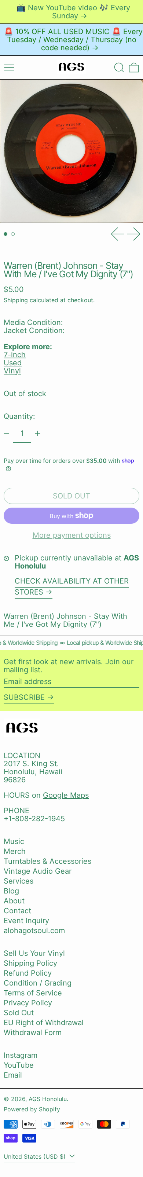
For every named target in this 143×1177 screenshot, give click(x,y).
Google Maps (66, 795)
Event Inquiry (26, 920)
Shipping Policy (30, 963)
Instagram (20, 1055)
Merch (15, 851)
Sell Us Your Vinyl (34, 953)
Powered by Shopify (32, 1109)
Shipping (16, 300)
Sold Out (19, 1012)
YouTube (19, 1065)
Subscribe (24, 697)
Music (14, 841)
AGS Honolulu (48, 1099)
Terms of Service (33, 992)
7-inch (15, 354)
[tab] (5, 234)
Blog (11, 891)
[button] (119, 67)
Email (13, 1075)
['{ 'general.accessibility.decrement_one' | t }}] (6, 433)
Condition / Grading (38, 983)
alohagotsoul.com (34, 930)
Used (13, 362)
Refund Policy (28, 973)
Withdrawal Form (33, 1032)
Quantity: (19, 416)
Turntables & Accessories (47, 861)
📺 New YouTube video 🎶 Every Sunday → (73, 11)
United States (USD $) (35, 1156)
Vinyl (12, 370)
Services (18, 881)
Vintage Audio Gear (38, 871)
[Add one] (37, 433)
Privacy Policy (28, 1002)
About (14, 900)
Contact (17, 910)
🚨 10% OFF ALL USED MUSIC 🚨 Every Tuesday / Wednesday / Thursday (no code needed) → (73, 39)
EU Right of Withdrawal (44, 1022)
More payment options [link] (72, 535)
